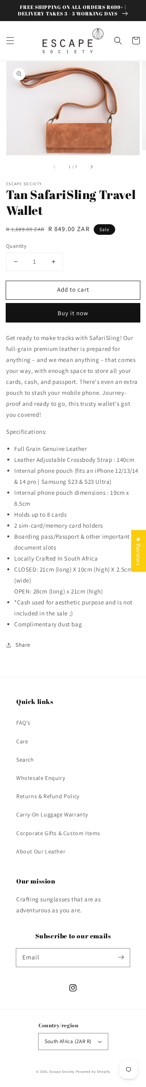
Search (25, 759)
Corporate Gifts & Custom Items (58, 833)
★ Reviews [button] (138, 551)
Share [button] (22, 644)
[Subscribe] (121, 957)
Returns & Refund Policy (47, 796)
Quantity (16, 246)
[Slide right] (91, 166)
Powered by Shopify (93, 1071)
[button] (10, 41)
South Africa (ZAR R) (68, 1041)
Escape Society (62, 1071)
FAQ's (23, 722)
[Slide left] (55, 166)
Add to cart (73, 289)
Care (22, 741)
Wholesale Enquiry (40, 778)
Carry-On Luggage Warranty (52, 814)
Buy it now (73, 313)
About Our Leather (40, 851)
